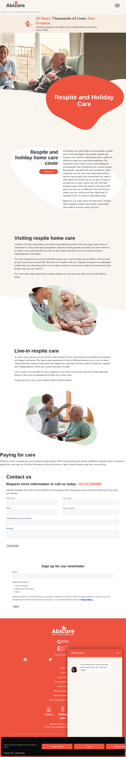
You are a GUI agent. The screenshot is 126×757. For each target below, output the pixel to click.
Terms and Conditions (63, 681)
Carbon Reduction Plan (63, 695)
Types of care (7, 12)
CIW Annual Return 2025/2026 (63, 700)
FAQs (63, 672)
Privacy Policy (20, 753)
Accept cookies (57, 746)
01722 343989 (90, 484)
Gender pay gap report (63, 691)
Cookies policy (9, 753)
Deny (89, 746)
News (63, 668)
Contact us (48, 171)
